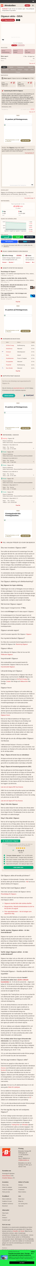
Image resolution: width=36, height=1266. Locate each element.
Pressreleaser (20, 67)
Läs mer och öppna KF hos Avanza (12, 801)
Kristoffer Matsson (7, 1178)
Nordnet (11, 262)
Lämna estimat (8, 395)
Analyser (20, 69)
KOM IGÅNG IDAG (18, 867)
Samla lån (20, 1206)
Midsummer (24, 681)
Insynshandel (5, 69)
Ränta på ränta (6, 1192)
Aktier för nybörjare (14, 1087)
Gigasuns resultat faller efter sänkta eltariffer (18, 903)
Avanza (4, 262)
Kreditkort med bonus (7, 1203)
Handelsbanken (10, 358)
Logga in (27, 5)
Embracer (8, 352)
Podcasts (18, 72)
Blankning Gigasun (22, 644)
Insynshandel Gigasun (8, 667)
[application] (14, 226)
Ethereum (4, 1217)
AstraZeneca (9, 348)
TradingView (15, 1125)
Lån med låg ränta (22, 1203)
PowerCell (8, 365)
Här (27, 882)
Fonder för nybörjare (7, 1189)
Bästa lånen (21, 1199)
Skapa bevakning (9, 20)
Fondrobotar (21, 1189)
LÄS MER (21, 1262)
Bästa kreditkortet (6, 1199)
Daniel (22, 1231)
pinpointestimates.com (18, 388)
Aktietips (20, 1185)
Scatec (8, 681)
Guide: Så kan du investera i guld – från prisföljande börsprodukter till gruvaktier (18, 9)
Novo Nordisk (9, 368)
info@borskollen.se (23, 1160)
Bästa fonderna (22, 1192)
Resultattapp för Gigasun (8, 894)
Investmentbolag (22, 1187)
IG (30, 1097)
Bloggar (26, 69)
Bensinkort (5, 1206)
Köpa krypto (5, 1213)
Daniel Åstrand (6, 1175)
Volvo (7, 355)
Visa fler (18, 505)
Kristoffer (15, 1231)
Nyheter (11, 67)
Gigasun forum (5, 715)
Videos (32, 69)
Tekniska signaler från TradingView (18, 185)
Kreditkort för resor (7, 1201)
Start (4, 67)
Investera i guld (6, 1220)
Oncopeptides (9, 361)
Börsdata (25, 1125)
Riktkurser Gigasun (7, 654)
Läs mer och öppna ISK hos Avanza (12, 787)
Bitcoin (4, 1215)
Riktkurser (30, 67)
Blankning (13, 69)
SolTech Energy (10, 345)
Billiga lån (20, 1201)
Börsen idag (5, 1185)
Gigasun (28, 634)
